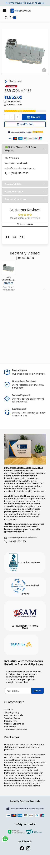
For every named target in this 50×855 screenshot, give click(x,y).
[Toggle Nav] (4, 10)
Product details (13, 184)
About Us (8, 709)
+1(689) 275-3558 (17, 541)
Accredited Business (29, 562)
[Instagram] (28, 848)
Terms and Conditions (15, 729)
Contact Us (10, 726)
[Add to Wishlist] (44, 70)
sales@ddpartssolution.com (22, 537)
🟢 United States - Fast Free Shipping (20, 149)
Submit (37, 690)
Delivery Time (11, 721)
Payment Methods (13, 715)
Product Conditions (15, 199)
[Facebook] (22, 848)
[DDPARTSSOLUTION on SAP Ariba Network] (21, 644)
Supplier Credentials (14, 723)
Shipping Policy (11, 712)
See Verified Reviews (30, 589)
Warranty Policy (12, 718)
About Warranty (14, 191)
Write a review (25, 224)
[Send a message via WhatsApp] (5, 839)
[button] (6, 17)
